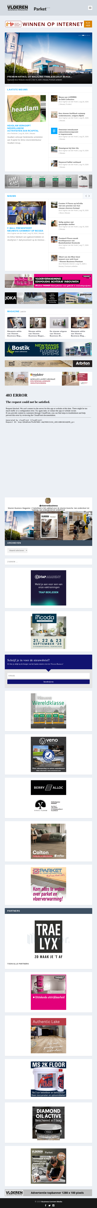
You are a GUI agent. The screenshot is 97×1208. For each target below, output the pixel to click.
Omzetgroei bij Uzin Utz (69, 148)
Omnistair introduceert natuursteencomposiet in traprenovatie (68, 132)
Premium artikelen (71, 266)
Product (68, 104)
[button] (19, 525)
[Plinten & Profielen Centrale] (48, 939)
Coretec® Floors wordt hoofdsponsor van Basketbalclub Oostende (69, 240)
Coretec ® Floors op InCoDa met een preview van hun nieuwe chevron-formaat (71, 205)
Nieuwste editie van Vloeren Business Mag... (14, 333)
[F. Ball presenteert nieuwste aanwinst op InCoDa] (26, 212)
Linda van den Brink (26, 80)
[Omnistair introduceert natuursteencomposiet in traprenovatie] (54, 131)
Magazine (48, 80)
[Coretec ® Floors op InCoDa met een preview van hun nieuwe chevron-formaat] (54, 205)
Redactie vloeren (69, 264)
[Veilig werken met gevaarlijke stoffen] (54, 223)
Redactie (14, 133)
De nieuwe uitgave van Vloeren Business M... (58, 333)
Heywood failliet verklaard (70, 162)
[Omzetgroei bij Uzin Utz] (54, 149)
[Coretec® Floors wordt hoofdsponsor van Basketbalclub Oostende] (54, 239)
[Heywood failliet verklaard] (54, 163)
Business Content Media (51, 1201)
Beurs (62, 213)
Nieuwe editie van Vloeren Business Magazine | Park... (40, 77)
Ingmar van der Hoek (70, 102)
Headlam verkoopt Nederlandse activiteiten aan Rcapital (23, 128)
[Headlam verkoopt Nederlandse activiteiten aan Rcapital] (26, 108)
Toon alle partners (18, 964)
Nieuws (55, 80)
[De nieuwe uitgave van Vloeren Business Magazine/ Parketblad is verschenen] (59, 322)
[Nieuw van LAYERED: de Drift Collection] (54, 98)
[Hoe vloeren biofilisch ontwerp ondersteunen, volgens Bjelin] (54, 114)
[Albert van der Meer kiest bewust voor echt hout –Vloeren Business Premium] (54, 258)
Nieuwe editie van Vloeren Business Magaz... (37, 333)
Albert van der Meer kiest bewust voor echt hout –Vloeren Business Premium (71, 259)
